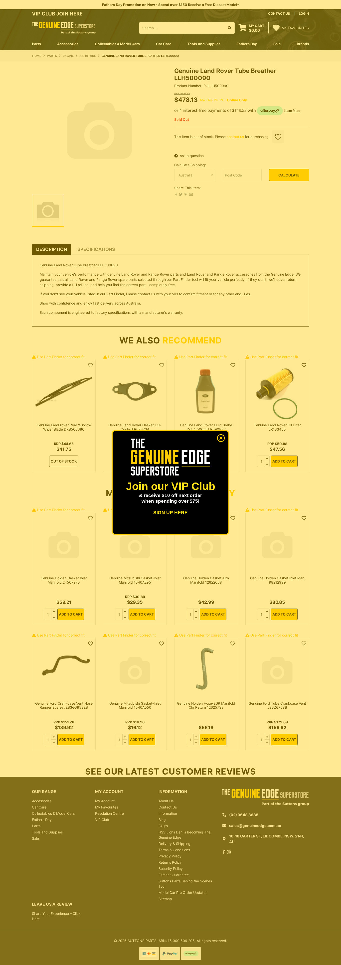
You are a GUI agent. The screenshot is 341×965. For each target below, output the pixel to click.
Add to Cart (284, 461)
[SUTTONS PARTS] (64, 27)
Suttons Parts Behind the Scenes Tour (185, 883)
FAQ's (163, 826)
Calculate (289, 175)
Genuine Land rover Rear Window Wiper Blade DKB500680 (64, 427)
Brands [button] (303, 44)
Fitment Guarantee (174, 875)
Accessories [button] (67, 44)
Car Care (39, 807)
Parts (36, 826)
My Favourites (106, 807)
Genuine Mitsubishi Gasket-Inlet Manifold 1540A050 (135, 705)
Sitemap (165, 899)
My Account (105, 801)
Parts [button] (36, 44)
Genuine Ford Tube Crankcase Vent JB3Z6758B (277, 705)
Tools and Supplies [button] (203, 44)
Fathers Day (42, 819)
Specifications (96, 249)
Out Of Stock (64, 461)
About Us (166, 801)
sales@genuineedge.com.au (255, 825)
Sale (277, 44)
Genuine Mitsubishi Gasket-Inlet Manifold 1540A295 (135, 580)
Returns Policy (170, 862)
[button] (278, 136)
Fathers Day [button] (247, 44)
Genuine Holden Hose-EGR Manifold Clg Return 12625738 (206, 705)
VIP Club (102, 819)
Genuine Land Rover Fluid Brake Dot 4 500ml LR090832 (206, 427)
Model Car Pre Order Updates (183, 892)
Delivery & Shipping (174, 843)
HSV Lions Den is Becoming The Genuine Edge (184, 834)
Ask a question (192, 156)
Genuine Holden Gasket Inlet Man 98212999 (277, 580)
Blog (162, 819)
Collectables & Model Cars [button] (117, 44)
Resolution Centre (109, 813)
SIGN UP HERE (170, 512)
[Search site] (230, 28)
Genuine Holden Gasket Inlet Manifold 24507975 (64, 580)
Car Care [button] (163, 44)
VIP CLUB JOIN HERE (58, 14)
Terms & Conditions (174, 850)
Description (51, 249)
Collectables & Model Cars (53, 813)
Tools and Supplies (47, 832)
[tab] (51, 249)
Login (304, 13)
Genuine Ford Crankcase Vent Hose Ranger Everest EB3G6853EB (64, 705)
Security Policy (171, 868)
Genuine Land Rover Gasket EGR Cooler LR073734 (135, 427)
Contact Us (168, 807)
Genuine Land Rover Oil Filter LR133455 (277, 427)
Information (168, 813)
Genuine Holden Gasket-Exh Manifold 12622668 (206, 580)
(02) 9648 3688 (243, 814)
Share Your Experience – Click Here (56, 916)
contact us (279, 13)
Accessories (41, 801)
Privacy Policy (170, 856)
